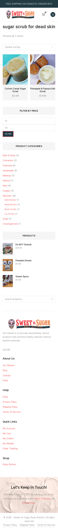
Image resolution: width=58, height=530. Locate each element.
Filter (8, 134)
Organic (6, 190)
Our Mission (9, 365)
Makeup (7, 175)
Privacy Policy (10, 402)
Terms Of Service (12, 412)
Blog (5, 370)
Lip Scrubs (9, 214)
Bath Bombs (10, 200)
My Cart (7, 433)
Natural (6, 180)
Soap (5, 219)
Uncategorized (10, 224)
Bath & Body (9, 155)
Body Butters (11, 204)
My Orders (8, 438)
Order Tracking (10, 448)
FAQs (5, 380)
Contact (7, 375)
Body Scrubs (10, 209)
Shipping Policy (10, 407)
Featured (7, 165)
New (5, 185)
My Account (9, 428)
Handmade (8, 170)
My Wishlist (8, 443)
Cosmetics (8, 160)
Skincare (7, 196)
